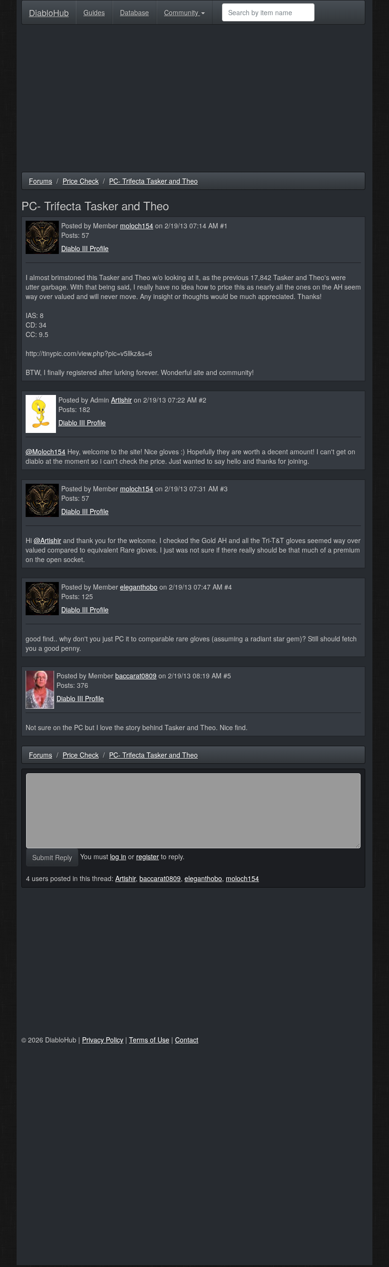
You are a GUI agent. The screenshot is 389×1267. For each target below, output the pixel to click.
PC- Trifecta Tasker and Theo (153, 181)
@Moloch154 (45, 451)
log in (118, 856)
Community (182, 12)
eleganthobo (138, 586)
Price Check (81, 181)
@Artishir (47, 540)
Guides (94, 12)
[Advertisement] (193, 100)
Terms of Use (149, 1039)
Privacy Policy (102, 1039)
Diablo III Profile (85, 248)
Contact (186, 1039)
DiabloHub (49, 10)
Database (134, 12)
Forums (40, 181)
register (147, 856)
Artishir (121, 399)
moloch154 (136, 225)
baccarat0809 (136, 675)
